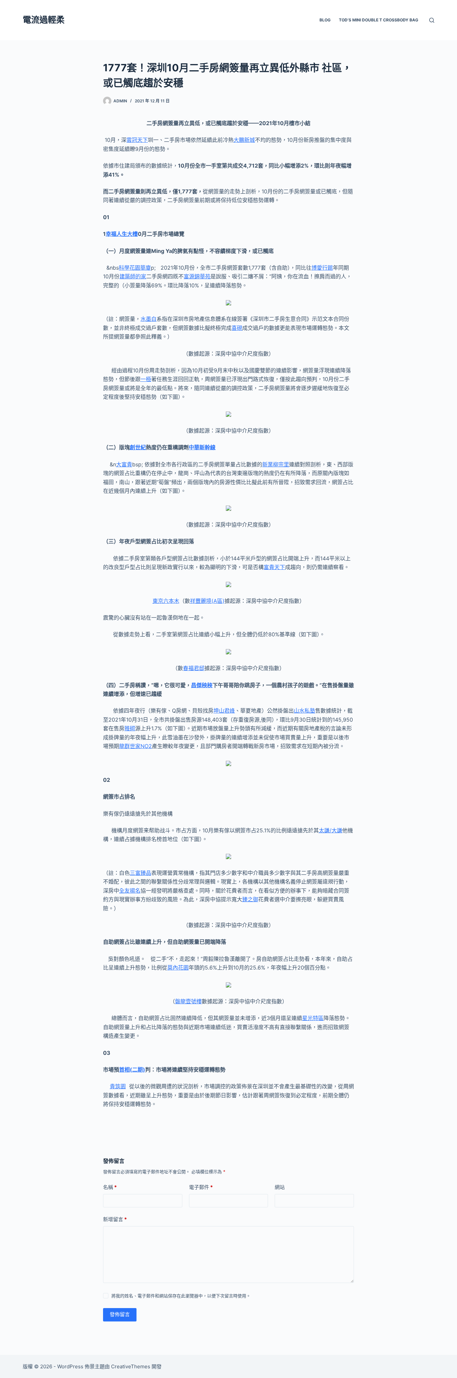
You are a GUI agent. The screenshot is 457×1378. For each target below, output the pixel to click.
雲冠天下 (137, 139)
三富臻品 (140, 872)
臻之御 (250, 899)
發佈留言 (120, 1314)
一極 (146, 379)
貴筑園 (118, 1086)
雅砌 (129, 728)
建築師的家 (132, 276)
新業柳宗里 (275, 464)
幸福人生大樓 (122, 234)
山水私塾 (304, 710)
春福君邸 (193, 668)
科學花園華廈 (135, 267)
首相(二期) (132, 1069)
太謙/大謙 (330, 830)
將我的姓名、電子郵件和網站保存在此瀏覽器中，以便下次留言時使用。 (181, 1295)
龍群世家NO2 (135, 746)
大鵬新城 (244, 139)
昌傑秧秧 (201, 685)
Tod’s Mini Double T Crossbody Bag (378, 19)
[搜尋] (431, 20)
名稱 (110, 1187)
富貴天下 (274, 567)
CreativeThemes (130, 1366)
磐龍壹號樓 (188, 1001)
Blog (325, 19)
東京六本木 (166, 601)
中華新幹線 (202, 447)
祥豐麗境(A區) (207, 601)
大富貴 (124, 464)
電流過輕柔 (44, 20)
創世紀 (138, 447)
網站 (280, 1187)
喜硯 (237, 328)
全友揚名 (130, 890)
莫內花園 (178, 967)
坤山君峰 (224, 710)
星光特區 (313, 1018)
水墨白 (149, 318)
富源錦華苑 (197, 276)
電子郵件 (201, 1187)
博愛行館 (322, 267)
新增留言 (115, 1219)
